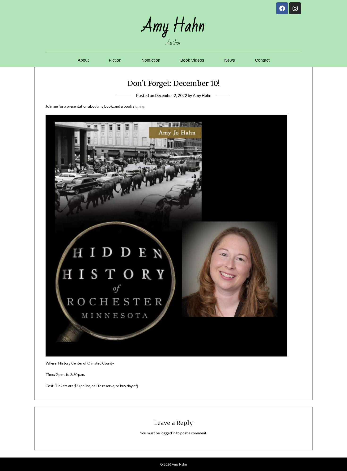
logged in (168, 433)
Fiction (115, 60)
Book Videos (192, 60)
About (83, 60)
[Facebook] (282, 8)
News (229, 60)
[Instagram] (295, 8)
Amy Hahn (202, 95)
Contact (262, 60)
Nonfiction (150, 60)
